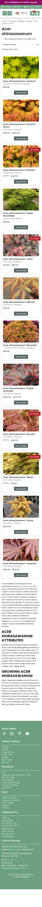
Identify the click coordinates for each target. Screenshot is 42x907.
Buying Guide (7, 820)
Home (4, 21)
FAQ (3, 772)
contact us (12, 849)
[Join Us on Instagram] (11, 735)
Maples (21, 21)
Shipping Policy (8, 828)
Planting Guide (8, 780)
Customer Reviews (10, 785)
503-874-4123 (8, 860)
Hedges (5, 757)
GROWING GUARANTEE (12, 7)
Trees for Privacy (9, 797)
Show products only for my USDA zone (20, 39)
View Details (21, 92)
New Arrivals (7, 760)
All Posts (5, 808)
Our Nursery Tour (9, 823)
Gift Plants (6, 787)
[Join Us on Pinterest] (19, 735)
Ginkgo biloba (8, 752)
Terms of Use (7, 831)
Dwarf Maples (8, 802)
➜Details (33, 2)
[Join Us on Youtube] (27, 735)
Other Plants (7, 754)
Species (29, 21)
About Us (6, 818)
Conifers (5, 747)
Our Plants (12, 21)
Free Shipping (8, 836)
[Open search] (9, 13)
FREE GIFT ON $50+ (33, 7)
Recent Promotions (10, 825)
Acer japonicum (26, 586)
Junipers (5, 805)
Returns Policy (8, 833)
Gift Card (6, 762)
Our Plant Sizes (8, 777)
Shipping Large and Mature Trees (16, 775)
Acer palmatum (16, 621)
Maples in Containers (11, 800)
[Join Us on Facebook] (4, 735)
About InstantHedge (10, 782)
